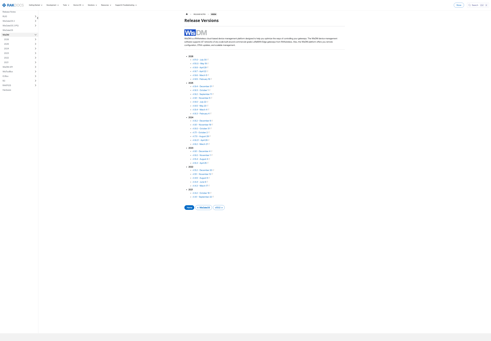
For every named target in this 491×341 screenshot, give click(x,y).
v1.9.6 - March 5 (200, 75)
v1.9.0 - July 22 (200, 102)
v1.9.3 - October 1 (201, 90)
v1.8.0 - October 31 (201, 128)
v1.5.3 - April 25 (200, 163)
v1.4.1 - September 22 (202, 197)
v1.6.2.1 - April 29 (200, 140)
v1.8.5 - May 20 (200, 105)
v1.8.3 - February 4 (201, 113)
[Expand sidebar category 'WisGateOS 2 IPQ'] (35, 25)
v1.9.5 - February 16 (201, 79)
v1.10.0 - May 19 (200, 63)
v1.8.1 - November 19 (202, 124)
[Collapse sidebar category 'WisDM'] (35, 35)
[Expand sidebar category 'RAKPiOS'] (35, 85)
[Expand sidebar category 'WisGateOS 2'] (35, 21)
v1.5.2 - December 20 (203, 170)
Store (458, 5)
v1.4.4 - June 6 (200, 182)
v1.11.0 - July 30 (200, 59)
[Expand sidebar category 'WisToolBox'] (35, 71)
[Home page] (186, 14)
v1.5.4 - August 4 (201, 159)
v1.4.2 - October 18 (201, 193)
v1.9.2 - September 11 (202, 94)
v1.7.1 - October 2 (200, 132)
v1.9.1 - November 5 (202, 98)
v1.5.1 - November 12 (202, 174)
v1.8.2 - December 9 (202, 120)
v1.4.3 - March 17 (200, 185)
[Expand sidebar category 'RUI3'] (35, 16)
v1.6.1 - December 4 (202, 151)
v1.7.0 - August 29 (201, 136)
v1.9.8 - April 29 (200, 67)
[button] (20, 39)
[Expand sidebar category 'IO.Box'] (35, 76)
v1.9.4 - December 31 (202, 86)
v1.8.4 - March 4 (200, 109)
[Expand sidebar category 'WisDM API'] (35, 67)
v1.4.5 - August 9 (200, 178)
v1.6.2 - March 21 (200, 144)
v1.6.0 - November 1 (202, 155)
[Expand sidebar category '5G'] (35, 81)
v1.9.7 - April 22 (200, 71)
